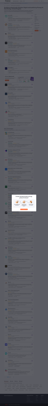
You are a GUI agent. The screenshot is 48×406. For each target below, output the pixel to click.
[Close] (35, 195)
